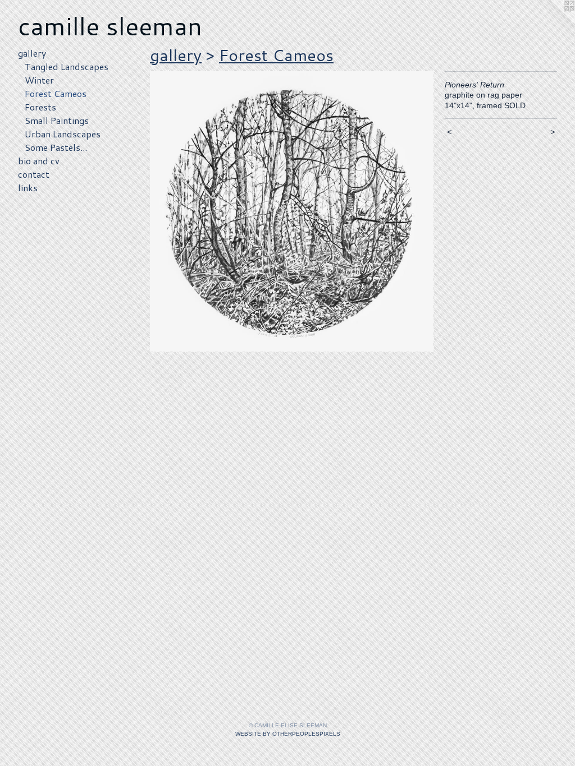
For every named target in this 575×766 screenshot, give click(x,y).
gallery (32, 53)
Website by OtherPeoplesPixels (287, 734)
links (28, 187)
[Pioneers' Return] (291, 211)
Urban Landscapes (63, 133)
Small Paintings (57, 120)
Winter (39, 79)
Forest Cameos (55, 93)
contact (33, 174)
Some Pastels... (56, 147)
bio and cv (39, 160)
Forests (40, 106)
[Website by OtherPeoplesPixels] (552, 22)
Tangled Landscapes (66, 66)
